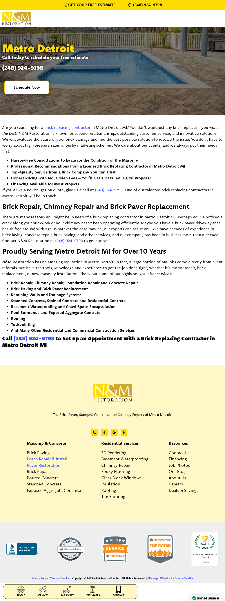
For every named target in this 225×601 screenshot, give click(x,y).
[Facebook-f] (104, 432)
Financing (178, 458)
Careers (176, 484)
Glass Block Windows (121, 477)
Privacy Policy (39, 578)
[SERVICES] (43, 589)
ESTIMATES (93, 595)
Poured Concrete (43, 477)
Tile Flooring (113, 496)
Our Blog (177, 471)
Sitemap (153, 578)
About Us (177, 477)
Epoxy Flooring (115, 471)
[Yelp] (124, 432)
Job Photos (179, 465)
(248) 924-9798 (109, 189)
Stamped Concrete (44, 484)
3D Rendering (113, 452)
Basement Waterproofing (124, 458)
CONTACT (118, 595)
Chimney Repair (116, 465)
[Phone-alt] (94, 432)
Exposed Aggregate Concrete (54, 490)
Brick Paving (38, 452)
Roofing (108, 490)
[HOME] (21, 589)
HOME (21, 595)
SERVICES (42, 595)
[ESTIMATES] (93, 589)
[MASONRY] (67, 589)
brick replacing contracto (66, 127)
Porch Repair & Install (47, 458)
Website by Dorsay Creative (177, 578)
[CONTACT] (118, 589)
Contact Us (179, 452)
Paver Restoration (43, 465)
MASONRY (67, 595)
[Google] (114, 432)
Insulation (110, 484)
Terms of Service (60, 578)
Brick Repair (38, 471)
